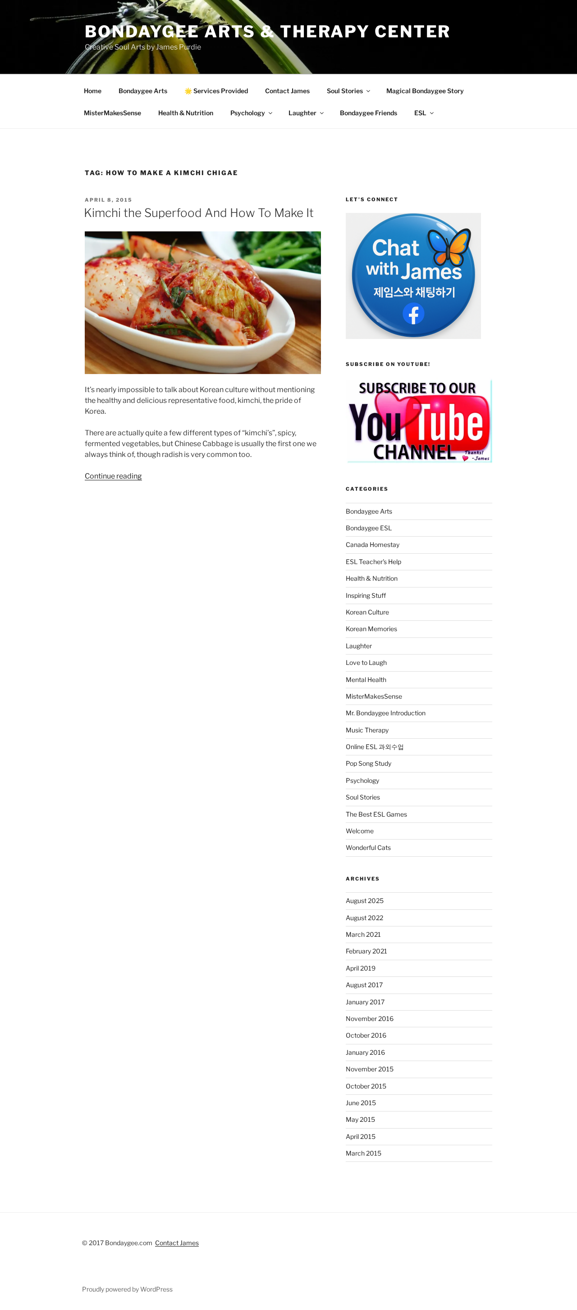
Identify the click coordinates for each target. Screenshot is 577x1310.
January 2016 (365, 1052)
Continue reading (113, 476)
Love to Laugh (366, 662)
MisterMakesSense (112, 113)
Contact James (287, 91)
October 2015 (366, 1086)
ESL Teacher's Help (373, 561)
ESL (420, 113)
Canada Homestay (372, 544)
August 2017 (364, 985)
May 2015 (360, 1119)
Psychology (247, 113)
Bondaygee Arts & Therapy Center (268, 31)
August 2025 (365, 900)
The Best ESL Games (376, 814)
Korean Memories (371, 628)
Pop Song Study (368, 763)
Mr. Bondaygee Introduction (386, 713)
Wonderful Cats (368, 847)
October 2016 (366, 1035)
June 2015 (361, 1103)
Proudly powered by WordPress (127, 1289)
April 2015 (361, 1136)
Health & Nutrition (185, 113)
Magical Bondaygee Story (425, 91)
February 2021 (366, 951)
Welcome (360, 831)
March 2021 (363, 934)
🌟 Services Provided (216, 91)
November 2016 (370, 1018)
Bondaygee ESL (369, 528)
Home (92, 91)
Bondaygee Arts (143, 91)
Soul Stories (345, 91)
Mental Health (366, 679)
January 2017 (365, 1002)
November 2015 (370, 1069)
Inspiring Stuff (366, 595)
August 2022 (364, 918)
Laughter (302, 113)
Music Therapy (367, 730)
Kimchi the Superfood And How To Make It (199, 213)
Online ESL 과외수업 (375, 746)
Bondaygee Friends (368, 113)
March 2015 (363, 1153)
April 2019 (361, 968)
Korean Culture (367, 612)
